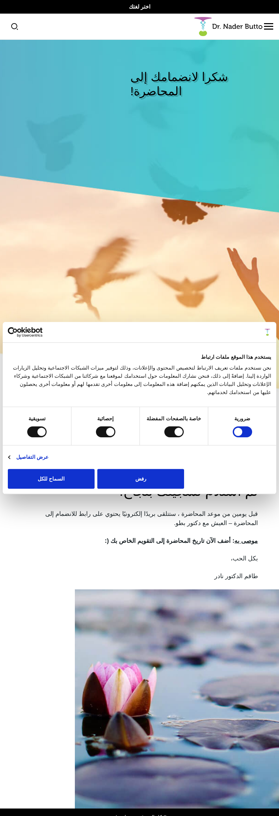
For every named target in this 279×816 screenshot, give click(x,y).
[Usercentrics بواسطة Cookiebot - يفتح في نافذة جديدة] (37, 332)
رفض (140, 479)
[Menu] (268, 26)
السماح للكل (51, 479)
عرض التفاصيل (32, 457)
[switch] (175, 431)
